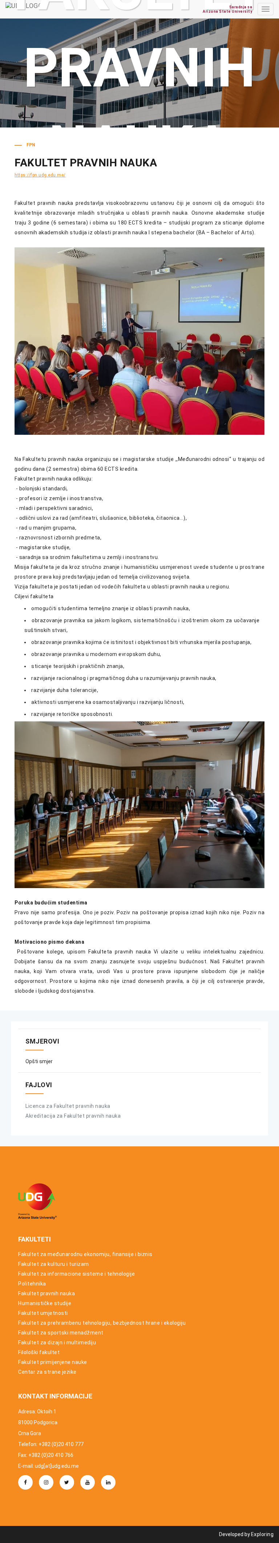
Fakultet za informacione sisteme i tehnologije (76, 1274)
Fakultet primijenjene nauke (52, 1362)
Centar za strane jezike (47, 1372)
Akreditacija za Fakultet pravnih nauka (73, 1116)
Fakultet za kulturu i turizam (53, 1264)
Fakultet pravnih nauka (46, 1293)
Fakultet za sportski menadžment (61, 1333)
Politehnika (32, 1284)
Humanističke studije (44, 1303)
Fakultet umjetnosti (43, 1313)
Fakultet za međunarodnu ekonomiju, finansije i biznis (85, 1254)
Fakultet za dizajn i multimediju (57, 1342)
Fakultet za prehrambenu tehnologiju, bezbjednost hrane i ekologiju (102, 1323)
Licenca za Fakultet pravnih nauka (67, 1106)
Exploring (262, 1534)
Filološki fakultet (39, 1352)
